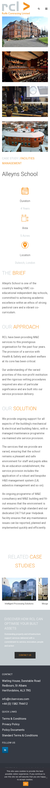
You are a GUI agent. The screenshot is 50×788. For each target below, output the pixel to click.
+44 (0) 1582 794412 (15, 703)
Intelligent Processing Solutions (19, 603)
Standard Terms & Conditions (20, 735)
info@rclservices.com (15, 699)
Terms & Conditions (14, 718)
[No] (46, 777)
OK (25, 784)
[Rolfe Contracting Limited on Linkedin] (5, 750)
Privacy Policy (10, 724)
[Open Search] (39, 9)
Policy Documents (13, 729)
